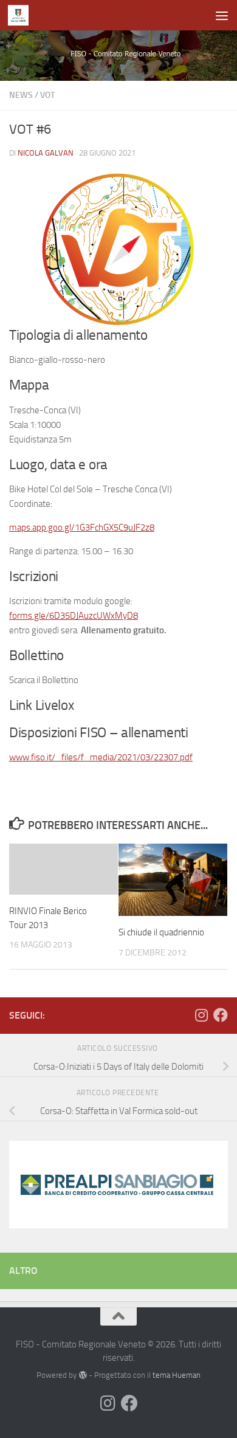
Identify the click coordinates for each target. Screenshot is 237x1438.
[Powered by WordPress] (82, 1375)
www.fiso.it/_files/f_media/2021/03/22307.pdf (101, 757)
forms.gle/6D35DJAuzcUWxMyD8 (73, 615)
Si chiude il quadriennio (161, 932)
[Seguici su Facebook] (220, 1015)
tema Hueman (177, 1375)
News (21, 95)
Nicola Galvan (46, 152)
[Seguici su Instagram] (201, 1015)
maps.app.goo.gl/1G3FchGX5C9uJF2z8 (81, 527)
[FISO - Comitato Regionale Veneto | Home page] (21, 15)
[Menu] (222, 15)
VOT (47, 95)
